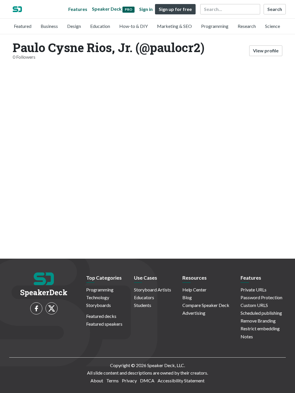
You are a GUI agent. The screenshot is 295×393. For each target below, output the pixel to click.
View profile (266, 50)
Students (142, 305)
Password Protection (261, 297)
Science (272, 26)
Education (100, 26)
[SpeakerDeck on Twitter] (52, 308)
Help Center (194, 289)
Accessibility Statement (181, 380)
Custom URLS (254, 305)
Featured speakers (104, 324)
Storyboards (98, 305)
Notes (247, 336)
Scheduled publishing (261, 313)
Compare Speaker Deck (205, 305)
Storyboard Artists (152, 289)
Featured (22, 26)
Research (247, 26)
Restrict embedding (260, 328)
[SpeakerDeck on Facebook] (36, 308)
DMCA (147, 380)
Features (77, 9)
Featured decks (101, 316)
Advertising (193, 313)
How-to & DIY (133, 26)
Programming (214, 26)
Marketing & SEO (174, 26)
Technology (97, 297)
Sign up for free (175, 9)
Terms (112, 380)
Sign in (146, 9)
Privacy (129, 380)
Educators (144, 297)
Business (49, 26)
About (96, 380)
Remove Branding (258, 320)
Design (74, 26)
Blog (187, 297)
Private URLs (253, 289)
